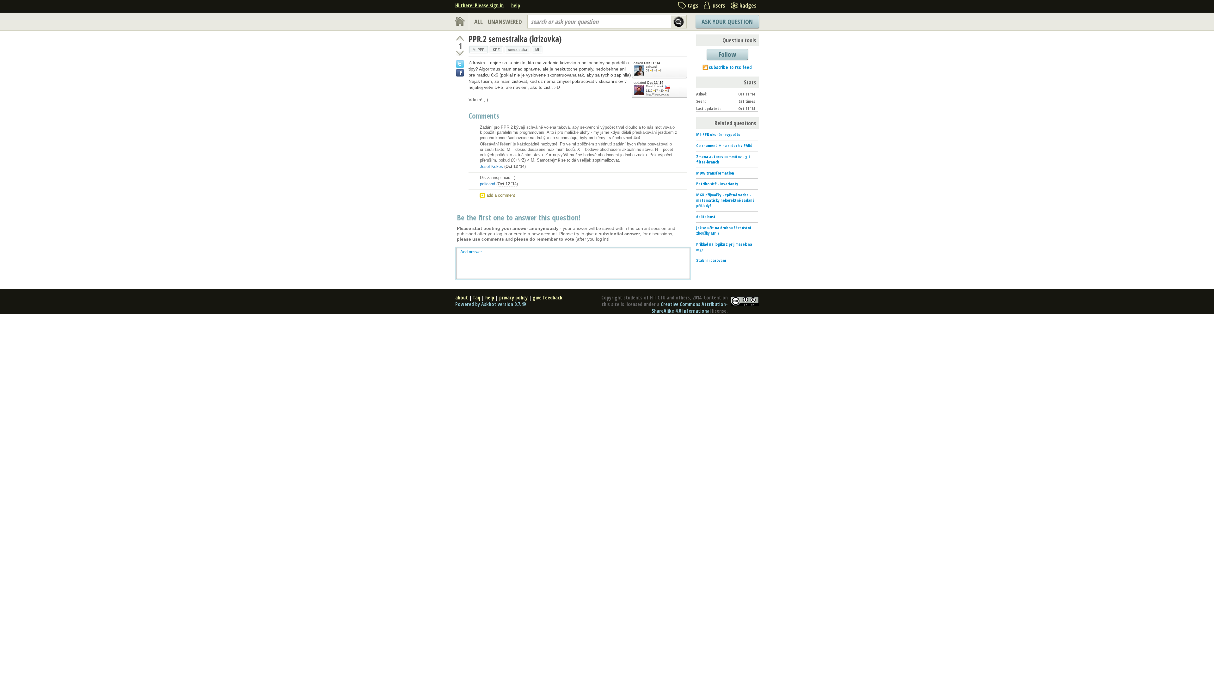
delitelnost (705, 216)
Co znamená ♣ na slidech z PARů (724, 145)
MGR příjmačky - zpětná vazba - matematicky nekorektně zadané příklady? (725, 200)
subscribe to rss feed (730, 67)
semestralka (517, 50)
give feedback (547, 297)
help (515, 5)
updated (648, 82)
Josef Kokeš (491, 166)
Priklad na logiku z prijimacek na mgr (724, 246)
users (719, 5)
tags (693, 5)
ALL (478, 21)
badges (748, 5)
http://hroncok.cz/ (657, 94)
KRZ (496, 50)
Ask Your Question (727, 21)
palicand (651, 66)
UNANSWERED (505, 21)
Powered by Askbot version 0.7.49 (490, 304)
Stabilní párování (711, 260)
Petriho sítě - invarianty (717, 184)
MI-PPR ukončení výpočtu (718, 134)
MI (537, 50)
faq (476, 297)
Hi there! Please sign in (479, 5)
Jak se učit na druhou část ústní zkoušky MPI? (723, 230)
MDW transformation (715, 173)
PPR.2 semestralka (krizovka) (515, 39)
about (461, 297)
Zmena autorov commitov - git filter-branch (723, 159)
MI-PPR (479, 50)
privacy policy (513, 297)
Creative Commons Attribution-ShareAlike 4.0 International (690, 307)
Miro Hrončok (655, 86)
